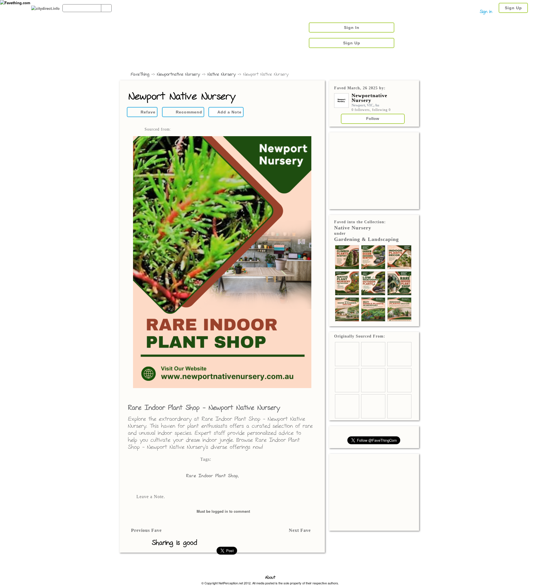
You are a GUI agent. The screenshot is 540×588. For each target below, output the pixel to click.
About (270, 578)
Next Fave (300, 530)
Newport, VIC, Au (365, 105)
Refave (148, 112)
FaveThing (140, 75)
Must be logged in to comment (223, 511)
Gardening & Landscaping (366, 239)
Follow (372, 118)
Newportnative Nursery (178, 75)
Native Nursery (222, 75)
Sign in (486, 12)
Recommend (189, 112)
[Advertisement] (374, 170)
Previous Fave (146, 530)
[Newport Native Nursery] (222, 262)
